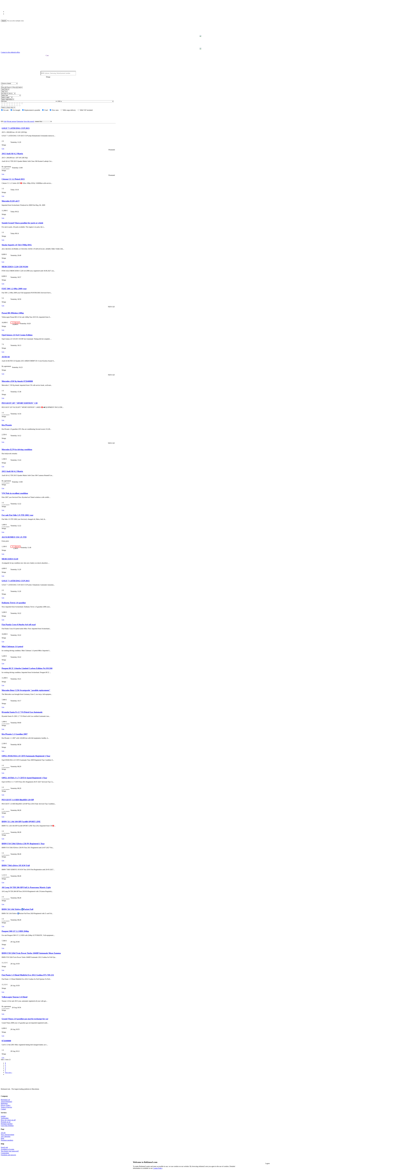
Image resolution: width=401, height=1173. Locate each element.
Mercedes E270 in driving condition (17, 449)
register (3, 1116)
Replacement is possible (32, 110)
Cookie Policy (157, 1168)
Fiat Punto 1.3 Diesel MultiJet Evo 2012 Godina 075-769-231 (28, 975)
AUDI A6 (6, 357)
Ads (5, 121)
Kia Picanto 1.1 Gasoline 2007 (15, 734)
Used (46, 110)
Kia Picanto (7, 425)
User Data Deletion (7, 1125)
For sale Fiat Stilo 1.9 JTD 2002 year (17, 515)
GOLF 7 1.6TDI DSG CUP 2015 (16, 128)
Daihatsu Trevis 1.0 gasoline (14, 603)
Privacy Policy (5, 1105)
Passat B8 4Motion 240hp (13, 313)
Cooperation (5, 1153)
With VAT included (86, 110)
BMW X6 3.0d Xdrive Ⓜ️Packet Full (17, 909)
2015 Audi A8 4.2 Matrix (12, 153)
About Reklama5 (6, 1101)
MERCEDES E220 (10, 559)
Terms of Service (6, 1107)
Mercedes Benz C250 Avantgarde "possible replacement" (26, 690)
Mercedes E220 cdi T (11, 201)
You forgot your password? (10, 1151)
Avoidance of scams (7, 1149)
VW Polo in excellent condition (15, 493)
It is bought (16, 110)
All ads (3, 1133)
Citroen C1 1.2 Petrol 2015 (13, 179)
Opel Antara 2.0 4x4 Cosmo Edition (17, 335)
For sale (6, 110)
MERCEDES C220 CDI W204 (15, 267)
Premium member (7, 1124)
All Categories (5, 1136)
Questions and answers (8, 1155)
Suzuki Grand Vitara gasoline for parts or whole (22, 223)
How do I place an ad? (8, 1120)
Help (2, 1138)
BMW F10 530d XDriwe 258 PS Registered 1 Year (23, 844)
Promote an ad (5, 1122)
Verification (4, 1118)
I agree (267, 1163)
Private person (11, 121)
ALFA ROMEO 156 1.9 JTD (14, 537)
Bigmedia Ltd (5, 1100)
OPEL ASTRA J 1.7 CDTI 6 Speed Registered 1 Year (24, 778)
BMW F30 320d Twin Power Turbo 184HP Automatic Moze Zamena (31, 953)
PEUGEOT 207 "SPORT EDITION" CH (19, 403)
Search (4, 21)
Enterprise (20, 121)
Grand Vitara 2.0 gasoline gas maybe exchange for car (25, 1019)
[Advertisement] (58, 116)
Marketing (4, 1103)
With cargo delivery (69, 110)
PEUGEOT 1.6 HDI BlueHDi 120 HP (18, 800)
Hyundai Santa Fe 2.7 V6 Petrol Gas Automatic (22, 712)
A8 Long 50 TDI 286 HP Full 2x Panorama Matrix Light (26, 887)
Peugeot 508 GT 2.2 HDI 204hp (15, 931)
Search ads (4, 1147)
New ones (55, 110)
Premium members (7, 1140)
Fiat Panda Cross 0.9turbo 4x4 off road (19, 624)
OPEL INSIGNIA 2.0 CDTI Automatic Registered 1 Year (26, 756)
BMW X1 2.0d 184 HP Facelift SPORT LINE (21, 821)
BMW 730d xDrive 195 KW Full (16, 865)
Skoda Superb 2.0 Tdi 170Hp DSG (17, 245)
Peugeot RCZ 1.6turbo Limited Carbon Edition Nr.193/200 (27, 668)
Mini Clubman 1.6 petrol (12, 646)
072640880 (6, 1041)
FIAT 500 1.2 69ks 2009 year (14, 289)
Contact (3, 1109)
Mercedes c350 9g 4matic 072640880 (17, 381)
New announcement (7, 1134)
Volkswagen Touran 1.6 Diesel (14, 997)
